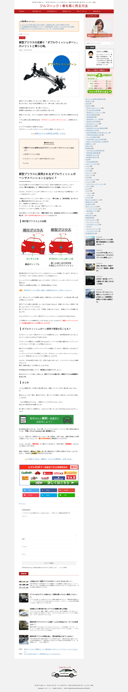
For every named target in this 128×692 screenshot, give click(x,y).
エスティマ (89, 175)
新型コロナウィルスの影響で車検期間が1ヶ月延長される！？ (105, 242)
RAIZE (87, 103)
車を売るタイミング (92, 123)
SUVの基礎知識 (91, 162)
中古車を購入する (52, 11)
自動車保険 (89, 217)
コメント (24, 516)
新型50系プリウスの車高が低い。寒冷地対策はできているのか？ (51, 636)
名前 (23, 539)
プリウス (23, 503)
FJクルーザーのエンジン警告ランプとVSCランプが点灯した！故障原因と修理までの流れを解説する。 (104, 297)
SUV (87, 159)
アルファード (89, 173)
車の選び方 (89, 204)
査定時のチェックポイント (94, 112)
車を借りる (89, 101)
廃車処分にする (67, 11)
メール (24, 546)
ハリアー (88, 168)
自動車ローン (89, 144)
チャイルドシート (91, 222)
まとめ (26, 163)
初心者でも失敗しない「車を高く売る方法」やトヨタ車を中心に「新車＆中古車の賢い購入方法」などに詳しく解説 (64, 685)
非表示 (52, 142)
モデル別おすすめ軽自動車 (94, 150)
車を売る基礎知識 (91, 115)
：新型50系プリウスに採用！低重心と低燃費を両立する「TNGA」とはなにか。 (48, 290)
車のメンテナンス (82, 11)
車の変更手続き (90, 233)
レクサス (88, 197)
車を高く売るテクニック (93, 108)
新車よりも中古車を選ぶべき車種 (96, 141)
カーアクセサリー (91, 220)
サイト (24, 554)
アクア (87, 170)
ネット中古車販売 (91, 137)
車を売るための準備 (92, 121)
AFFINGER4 (87, 688)
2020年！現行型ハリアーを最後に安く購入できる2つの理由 (105, 281)
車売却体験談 (90, 117)
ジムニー (89, 193)
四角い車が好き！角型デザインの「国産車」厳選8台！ (105, 268)
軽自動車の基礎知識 (92, 153)
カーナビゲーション (92, 229)
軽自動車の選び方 (91, 157)
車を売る (21, 11)
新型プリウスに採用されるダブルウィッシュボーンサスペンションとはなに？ (49, 149)
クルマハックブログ (91, 164)
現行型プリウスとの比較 (32, 154)
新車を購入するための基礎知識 (95, 128)
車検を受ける (96, 11)
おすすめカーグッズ (92, 224)
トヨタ (87, 166)
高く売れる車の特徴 (92, 110)
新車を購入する (37, 11)
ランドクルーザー (91, 179)
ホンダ (87, 188)
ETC (87, 226)
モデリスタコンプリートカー (95, 184)
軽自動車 (88, 148)
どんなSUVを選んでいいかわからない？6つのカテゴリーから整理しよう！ (105, 255)
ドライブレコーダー (92, 231)
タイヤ (88, 213)
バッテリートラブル (92, 209)
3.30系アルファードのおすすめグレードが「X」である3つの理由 (42, 28)
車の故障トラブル (91, 211)
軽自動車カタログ (91, 155)
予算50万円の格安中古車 (93, 135)
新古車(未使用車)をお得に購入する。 (97, 132)
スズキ (87, 191)
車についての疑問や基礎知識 (94, 99)
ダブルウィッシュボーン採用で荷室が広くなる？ (39, 158)
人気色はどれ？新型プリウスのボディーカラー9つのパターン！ (51, 581)
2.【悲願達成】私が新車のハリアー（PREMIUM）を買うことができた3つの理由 (47, 27)
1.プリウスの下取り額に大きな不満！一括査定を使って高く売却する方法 (44, 25)
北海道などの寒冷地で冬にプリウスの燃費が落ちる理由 (48, 609)
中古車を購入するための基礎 (95, 139)
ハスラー (89, 195)
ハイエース (89, 182)
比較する (88, 146)
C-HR (87, 177)
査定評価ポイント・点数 (93, 119)
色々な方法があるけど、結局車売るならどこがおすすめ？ (42, 654)
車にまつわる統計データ (93, 200)
